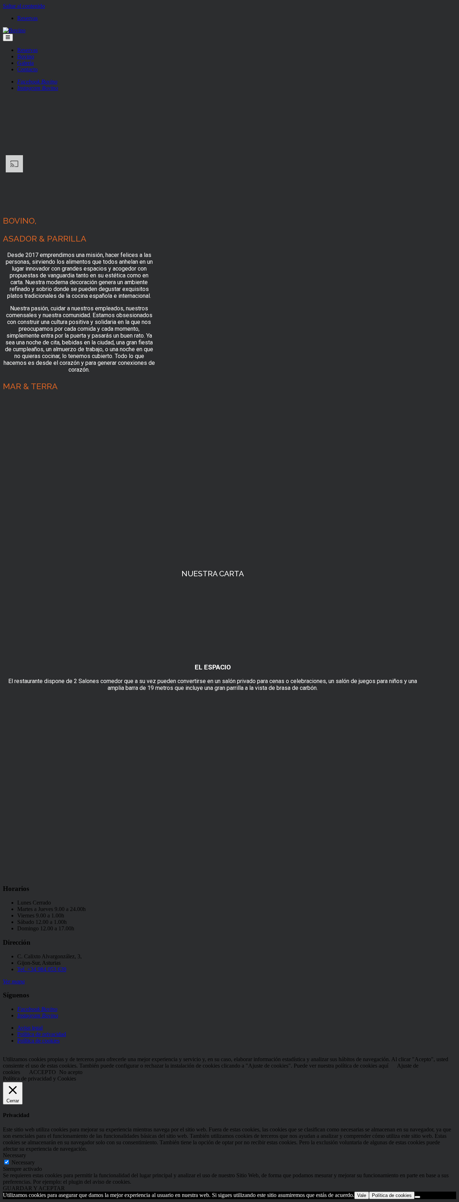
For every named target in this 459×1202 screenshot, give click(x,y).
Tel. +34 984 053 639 (41, 969)
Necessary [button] (14, 1155)
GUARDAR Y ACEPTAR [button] (34, 1188)
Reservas (27, 18)
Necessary (23, 1162)
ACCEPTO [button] (42, 1072)
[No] (417, 1197)
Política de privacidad (41, 1034)
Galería (25, 63)
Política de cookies (38, 1041)
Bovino (25, 56)
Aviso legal (30, 1028)
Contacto (27, 69)
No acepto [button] (70, 1072)
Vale (361, 1195)
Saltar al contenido (24, 6)
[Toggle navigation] (8, 37)
